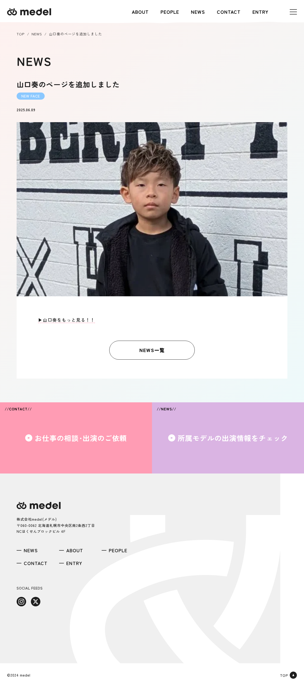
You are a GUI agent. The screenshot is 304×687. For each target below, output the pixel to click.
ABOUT (140, 11)
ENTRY (260, 11)
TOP (21, 33)
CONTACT (229, 11)
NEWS (198, 11)
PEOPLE (170, 11)
